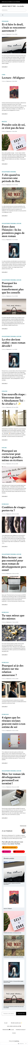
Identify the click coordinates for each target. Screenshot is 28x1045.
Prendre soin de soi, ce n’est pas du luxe (13, 126)
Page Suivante (23, 825)
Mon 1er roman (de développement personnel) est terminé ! (13, 779)
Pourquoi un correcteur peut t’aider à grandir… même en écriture (12, 456)
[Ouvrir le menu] (2, 15)
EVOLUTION (4, 391)
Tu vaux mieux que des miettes (13, 617)
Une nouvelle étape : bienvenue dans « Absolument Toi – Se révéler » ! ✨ (14, 399)
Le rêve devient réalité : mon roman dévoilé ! (13, 342)
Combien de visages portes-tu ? (13, 509)
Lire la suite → (4, 67)
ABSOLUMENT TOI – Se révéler (13, 6)
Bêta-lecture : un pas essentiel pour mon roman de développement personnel (14, 564)
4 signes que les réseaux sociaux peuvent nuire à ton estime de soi (13, 722)
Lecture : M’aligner (13, 78)
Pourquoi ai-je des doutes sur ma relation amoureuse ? (12, 670)
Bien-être (4, 121)
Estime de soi (5, 504)
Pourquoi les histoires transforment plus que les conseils (13, 288)
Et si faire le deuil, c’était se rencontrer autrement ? (14, 27)
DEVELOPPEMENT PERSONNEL (9, 171)
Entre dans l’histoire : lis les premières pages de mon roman (13, 232)
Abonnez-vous (21, 1013)
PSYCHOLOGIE (5, 21)
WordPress (16, 1041)
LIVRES (3, 74)
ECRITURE (18, 223)
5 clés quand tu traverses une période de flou (11, 178)
